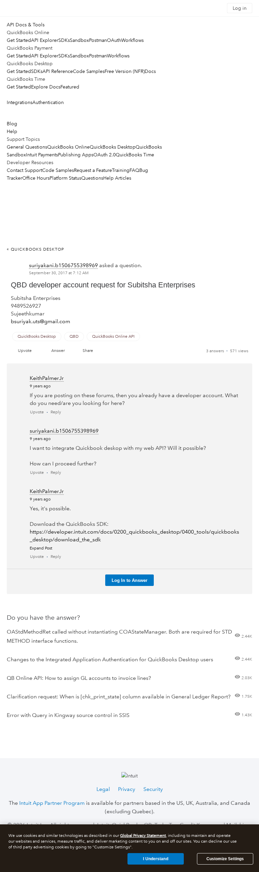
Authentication (48, 102)
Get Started (19, 40)
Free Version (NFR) (125, 71)
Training (121, 170)
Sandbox (79, 40)
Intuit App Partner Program (52, 803)
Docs (150, 71)
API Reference (57, 71)
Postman (98, 40)
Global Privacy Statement (143, 835)
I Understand (155, 858)
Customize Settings (225, 858)
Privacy (126, 789)
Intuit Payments (42, 155)
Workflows (132, 40)
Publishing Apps (75, 155)
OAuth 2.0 (104, 155)
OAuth (114, 40)
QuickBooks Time (135, 155)
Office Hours (36, 178)
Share (88, 350)
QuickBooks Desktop (113, 147)
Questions (92, 178)
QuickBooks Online (68, 147)
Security (153, 789)
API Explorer (44, 40)
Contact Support (24, 170)
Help (12, 131)
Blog (12, 124)
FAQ (134, 170)
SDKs (64, 40)
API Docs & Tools (26, 25)
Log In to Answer (129, 580)
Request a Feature (93, 170)
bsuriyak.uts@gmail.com (40, 321)
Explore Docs (45, 87)
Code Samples (89, 71)
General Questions (27, 147)
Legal (103, 789)
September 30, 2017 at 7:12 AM (59, 273)
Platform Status (65, 178)
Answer (58, 350)
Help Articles (117, 178)
